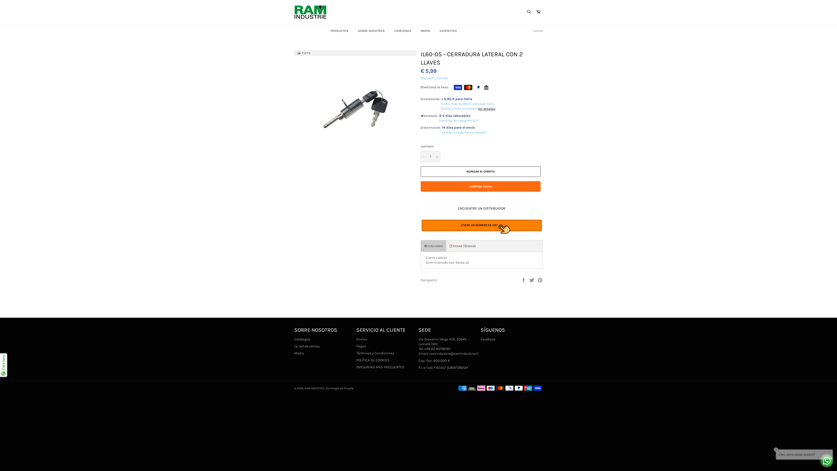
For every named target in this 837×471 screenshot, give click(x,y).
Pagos (361, 346)
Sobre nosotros (371, 31)
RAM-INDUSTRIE (315, 388)
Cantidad (427, 146)
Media (425, 31)
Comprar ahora (480, 186)
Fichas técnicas (464, 246)
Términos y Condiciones (375, 353)
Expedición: (432, 99)
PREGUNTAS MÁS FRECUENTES (380, 367)
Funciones (435, 246)
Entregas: (430, 116)
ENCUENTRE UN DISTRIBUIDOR (481, 208)
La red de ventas (307, 346)
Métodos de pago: (436, 87)
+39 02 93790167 (437, 349)
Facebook (488, 339)
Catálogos (402, 31)
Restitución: (432, 127)
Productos (339, 31)
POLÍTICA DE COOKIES (373, 360)
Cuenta (538, 30)
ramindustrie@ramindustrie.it (453, 354)
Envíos (361, 339)
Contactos (448, 31)
